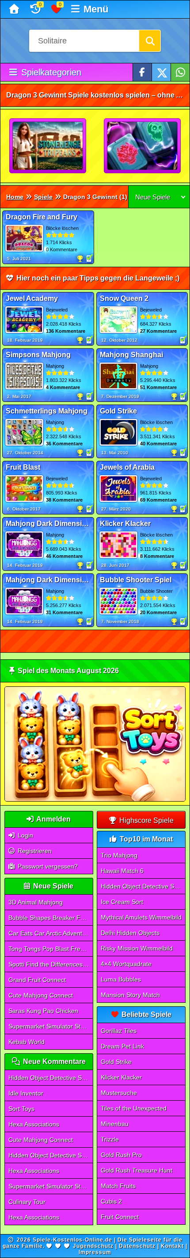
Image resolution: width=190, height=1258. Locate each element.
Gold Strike (116, 1061)
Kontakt (172, 1246)
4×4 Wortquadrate (126, 963)
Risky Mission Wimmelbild (137, 948)
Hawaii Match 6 (122, 870)
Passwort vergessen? (47, 866)
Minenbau (115, 1123)
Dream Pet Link (122, 1046)
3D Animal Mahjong (35, 902)
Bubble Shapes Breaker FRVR (50, 917)
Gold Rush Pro (121, 1154)
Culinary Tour (27, 1201)
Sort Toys (21, 1108)
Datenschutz (137, 1246)
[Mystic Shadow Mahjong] (143, 146)
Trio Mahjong (119, 855)
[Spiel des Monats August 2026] (95, 799)
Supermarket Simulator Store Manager (50, 1026)
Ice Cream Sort (122, 901)
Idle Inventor (25, 1093)
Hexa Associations (33, 1124)
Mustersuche (119, 1092)
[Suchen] (150, 41)
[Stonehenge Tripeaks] (48, 146)
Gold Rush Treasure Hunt (136, 1170)
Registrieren (34, 850)
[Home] (15, 9)
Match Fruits (118, 1185)
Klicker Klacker (121, 1077)
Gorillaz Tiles (119, 1030)
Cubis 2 (111, 1201)
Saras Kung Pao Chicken (43, 1010)
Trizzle (110, 1139)
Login (24, 835)
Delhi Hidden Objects (130, 932)
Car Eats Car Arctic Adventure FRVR (50, 933)
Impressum (95, 1252)
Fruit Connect (120, 1216)
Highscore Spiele (146, 820)
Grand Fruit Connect (37, 979)
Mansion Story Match (130, 994)
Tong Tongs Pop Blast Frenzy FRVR (50, 948)
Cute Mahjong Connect (40, 995)
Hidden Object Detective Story (50, 1077)
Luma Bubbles (121, 979)
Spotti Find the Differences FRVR (50, 964)
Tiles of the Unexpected (134, 1108)
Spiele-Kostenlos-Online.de (72, 1240)
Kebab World (26, 1041)
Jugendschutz (93, 1246)
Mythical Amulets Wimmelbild (141, 917)
